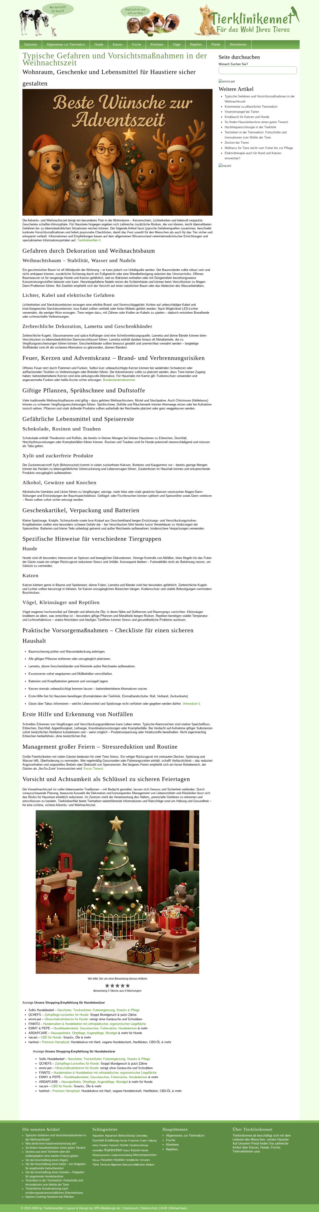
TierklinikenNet (255, 19)
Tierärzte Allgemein (110, 1164)
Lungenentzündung (121, 1155)
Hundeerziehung (138, 1145)
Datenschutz (149, 1208)
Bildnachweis (178, 1208)
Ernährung (112, 1140)
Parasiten (107, 1160)
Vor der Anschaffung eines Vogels (46, 1160)
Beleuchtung (126, 1135)
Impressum (130, 1208)
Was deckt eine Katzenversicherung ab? (51, 1143)
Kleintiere (157, 44)
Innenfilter (97, 1150)
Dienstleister (238, 44)
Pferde (215, 44)
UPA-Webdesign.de (107, 1208)
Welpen (150, 1164)
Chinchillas (141, 1135)
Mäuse (96, 1160)
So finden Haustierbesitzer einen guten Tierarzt (256, 122)
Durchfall (98, 1140)
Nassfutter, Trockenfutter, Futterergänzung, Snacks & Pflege (98, 1010)
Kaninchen (113, 1150)
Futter (143, 1140)
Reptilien (196, 44)
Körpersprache (101, 1155)
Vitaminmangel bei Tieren (242, 112)
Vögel (177, 44)
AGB (163, 1208)
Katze (126, 1150)
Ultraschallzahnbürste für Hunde (66, 1019)
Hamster (114, 1145)
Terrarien (145, 1160)
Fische (136, 44)
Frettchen (133, 1140)
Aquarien (98, 1135)
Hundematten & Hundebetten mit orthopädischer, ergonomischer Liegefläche (94, 1024)
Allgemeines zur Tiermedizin (66, 44)
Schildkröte (132, 1160)
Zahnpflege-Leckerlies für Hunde (66, 1015)
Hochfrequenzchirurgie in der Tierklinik (250, 127)
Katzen (117, 44)
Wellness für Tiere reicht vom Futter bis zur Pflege (259, 148)
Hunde (99, 44)
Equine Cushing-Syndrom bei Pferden (49, 1196)
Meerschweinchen (144, 1155)
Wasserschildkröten (133, 1164)
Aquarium (111, 1135)
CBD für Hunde (51, 1037)
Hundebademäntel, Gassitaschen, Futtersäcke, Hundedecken (95, 1028)
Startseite (30, 44)
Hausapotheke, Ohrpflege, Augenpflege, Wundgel (84, 1033)
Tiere (95, 1164)
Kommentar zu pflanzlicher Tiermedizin (251, 106)
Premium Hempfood (55, 1042)
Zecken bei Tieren (237, 142)
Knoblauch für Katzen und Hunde (247, 117)
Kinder (145, 1150)
